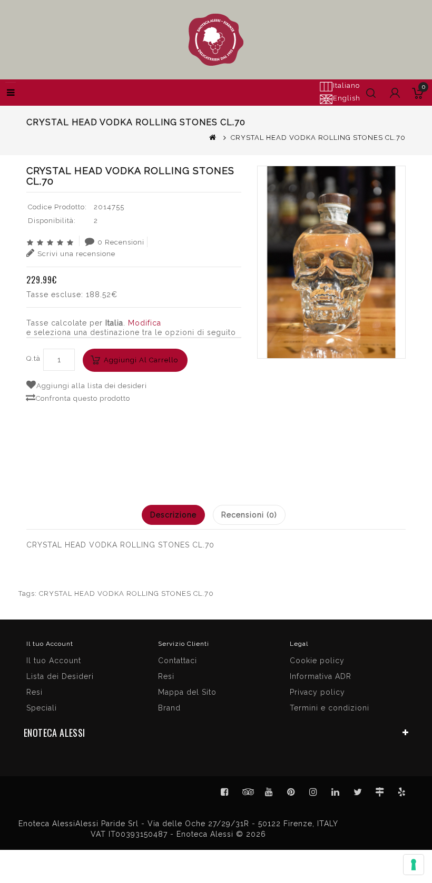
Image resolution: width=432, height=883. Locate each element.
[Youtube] (269, 792)
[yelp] (402, 792)
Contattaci (177, 660)
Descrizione (173, 515)
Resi (166, 676)
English (346, 98)
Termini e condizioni (329, 708)
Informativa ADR (320, 676)
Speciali (41, 708)
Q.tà (33, 358)
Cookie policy (317, 660)
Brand (169, 708)
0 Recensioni (120, 242)
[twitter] (358, 792)
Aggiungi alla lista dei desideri (91, 386)
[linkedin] (335, 792)
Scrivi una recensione (76, 254)
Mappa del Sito (187, 692)
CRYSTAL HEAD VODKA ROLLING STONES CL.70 (126, 593)
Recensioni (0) (249, 515)
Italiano (346, 85)
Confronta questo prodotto (83, 398)
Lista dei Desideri (60, 676)
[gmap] (380, 792)
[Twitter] (247, 792)
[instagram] (313, 792)
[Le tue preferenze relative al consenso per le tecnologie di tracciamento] (414, 865)
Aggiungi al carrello (141, 360)
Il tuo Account (53, 660)
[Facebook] (225, 792)
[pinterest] (291, 792)
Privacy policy (317, 692)
